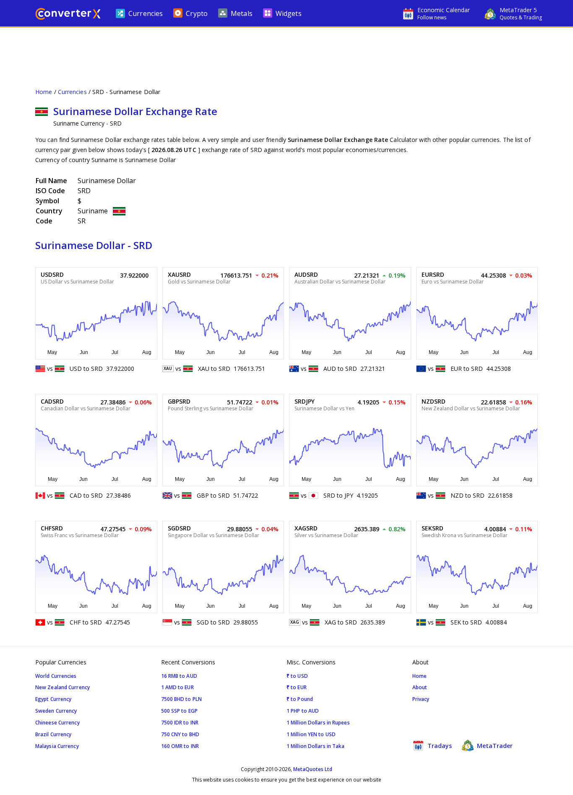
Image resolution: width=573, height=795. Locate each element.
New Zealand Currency (62, 687)
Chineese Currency (57, 722)
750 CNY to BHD (180, 734)
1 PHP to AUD (302, 710)
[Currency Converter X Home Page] (68, 15)
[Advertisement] (286, 53)
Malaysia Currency (57, 746)
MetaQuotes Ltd (312, 769)
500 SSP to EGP (179, 710)
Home (43, 92)
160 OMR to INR (180, 746)
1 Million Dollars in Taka (315, 746)
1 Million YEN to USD (311, 734)
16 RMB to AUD (179, 676)
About (419, 687)
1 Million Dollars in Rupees (318, 722)
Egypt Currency (53, 699)
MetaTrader (494, 746)
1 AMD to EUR (177, 687)
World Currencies (56, 676)
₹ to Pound (299, 699)
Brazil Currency (53, 734)
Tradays (439, 746)
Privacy (421, 699)
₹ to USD (297, 676)
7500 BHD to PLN (181, 699)
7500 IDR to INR (180, 722)
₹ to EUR (296, 687)
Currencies (72, 92)
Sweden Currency (56, 710)
